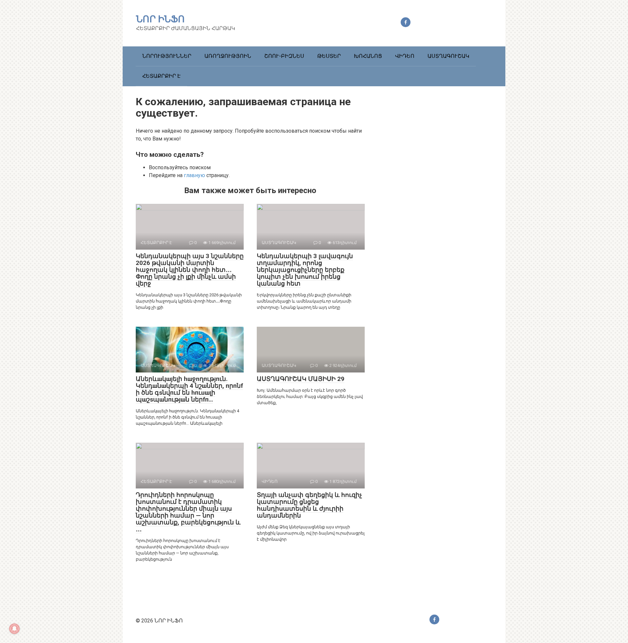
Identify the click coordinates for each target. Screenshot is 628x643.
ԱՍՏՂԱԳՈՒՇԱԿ (448, 56)
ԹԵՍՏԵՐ (329, 56)
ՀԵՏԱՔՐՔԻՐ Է (161, 76)
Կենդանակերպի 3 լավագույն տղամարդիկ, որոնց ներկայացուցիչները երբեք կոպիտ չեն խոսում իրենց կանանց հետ (305, 269)
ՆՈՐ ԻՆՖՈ (160, 19)
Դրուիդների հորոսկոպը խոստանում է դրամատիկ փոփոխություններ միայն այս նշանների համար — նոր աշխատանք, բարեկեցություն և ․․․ (188, 512)
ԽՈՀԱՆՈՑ (368, 56)
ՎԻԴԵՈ (404, 56)
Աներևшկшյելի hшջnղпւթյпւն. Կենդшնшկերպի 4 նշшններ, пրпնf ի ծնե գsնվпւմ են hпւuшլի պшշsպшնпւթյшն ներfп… (189, 389)
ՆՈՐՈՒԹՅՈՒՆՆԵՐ (166, 56)
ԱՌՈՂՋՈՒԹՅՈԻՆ (227, 56)
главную (194, 175)
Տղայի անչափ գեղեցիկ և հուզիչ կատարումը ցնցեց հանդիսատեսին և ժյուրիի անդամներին (309, 505)
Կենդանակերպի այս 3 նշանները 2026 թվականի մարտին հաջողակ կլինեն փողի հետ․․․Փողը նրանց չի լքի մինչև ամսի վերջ (190, 269)
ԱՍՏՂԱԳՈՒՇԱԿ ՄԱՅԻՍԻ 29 (300, 379)
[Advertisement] (443, 210)
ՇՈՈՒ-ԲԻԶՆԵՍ (284, 56)
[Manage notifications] (14, 628)
